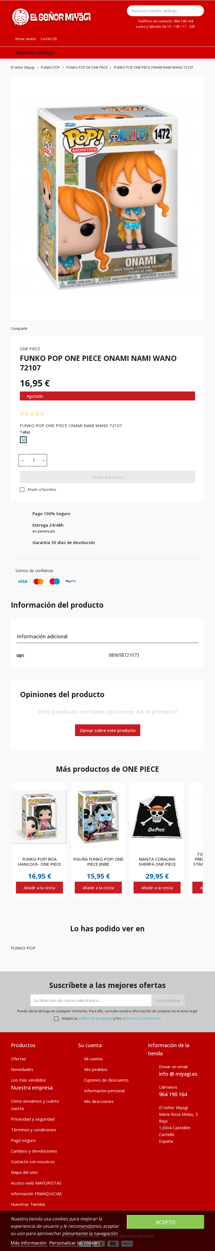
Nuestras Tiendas (28, 1204)
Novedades (22, 1069)
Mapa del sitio (24, 1172)
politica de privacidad (95, 1018)
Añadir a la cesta (107, 477)
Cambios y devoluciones (34, 1151)
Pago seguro (23, 1140)
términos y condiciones (141, 1018)
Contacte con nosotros (33, 1161)
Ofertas (18, 1058)
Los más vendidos (28, 1080)
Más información (29, 1243)
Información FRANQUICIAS (36, 1193)
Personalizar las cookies (74, 1243)
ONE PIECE (30, 348)
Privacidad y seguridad (33, 1119)
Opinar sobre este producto (107, 730)
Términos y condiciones (33, 1129)
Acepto (166, 1221)
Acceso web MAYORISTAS (36, 1183)
